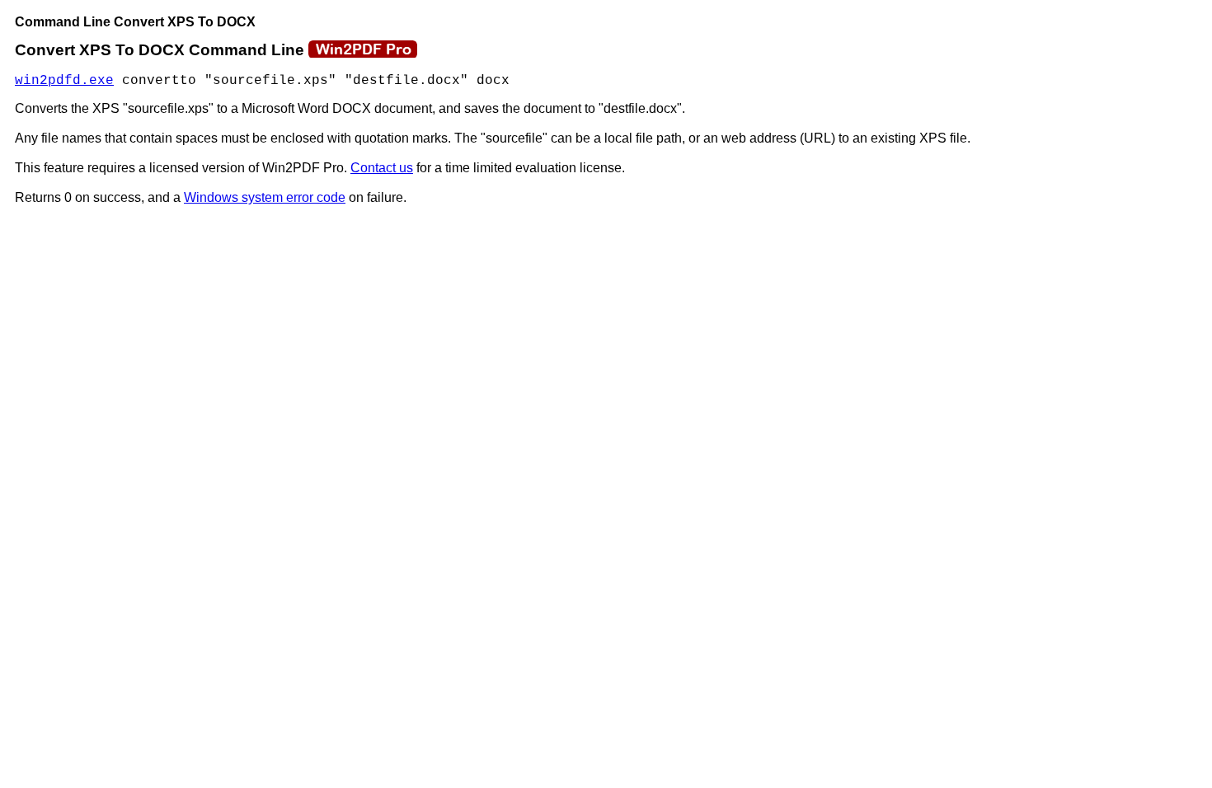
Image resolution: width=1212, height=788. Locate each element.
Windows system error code (264, 197)
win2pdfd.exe (64, 80)
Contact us (381, 168)
